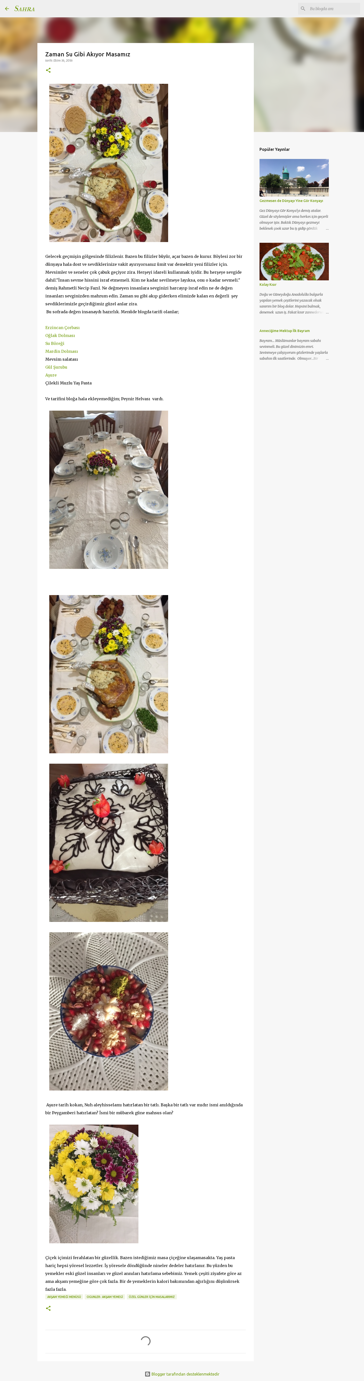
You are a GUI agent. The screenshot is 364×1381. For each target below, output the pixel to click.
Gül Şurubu (56, 367)
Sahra (24, 8)
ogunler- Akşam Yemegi (105, 1296)
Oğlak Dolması (60, 335)
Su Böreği (54, 343)
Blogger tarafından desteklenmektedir (185, 1374)
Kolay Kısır (268, 285)
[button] (48, 70)
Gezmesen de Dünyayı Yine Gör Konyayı (291, 201)
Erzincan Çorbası (62, 327)
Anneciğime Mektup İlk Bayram (285, 331)
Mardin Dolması (61, 351)
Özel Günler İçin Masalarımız (152, 1296)
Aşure (51, 375)
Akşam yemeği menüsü (64, 1296)
